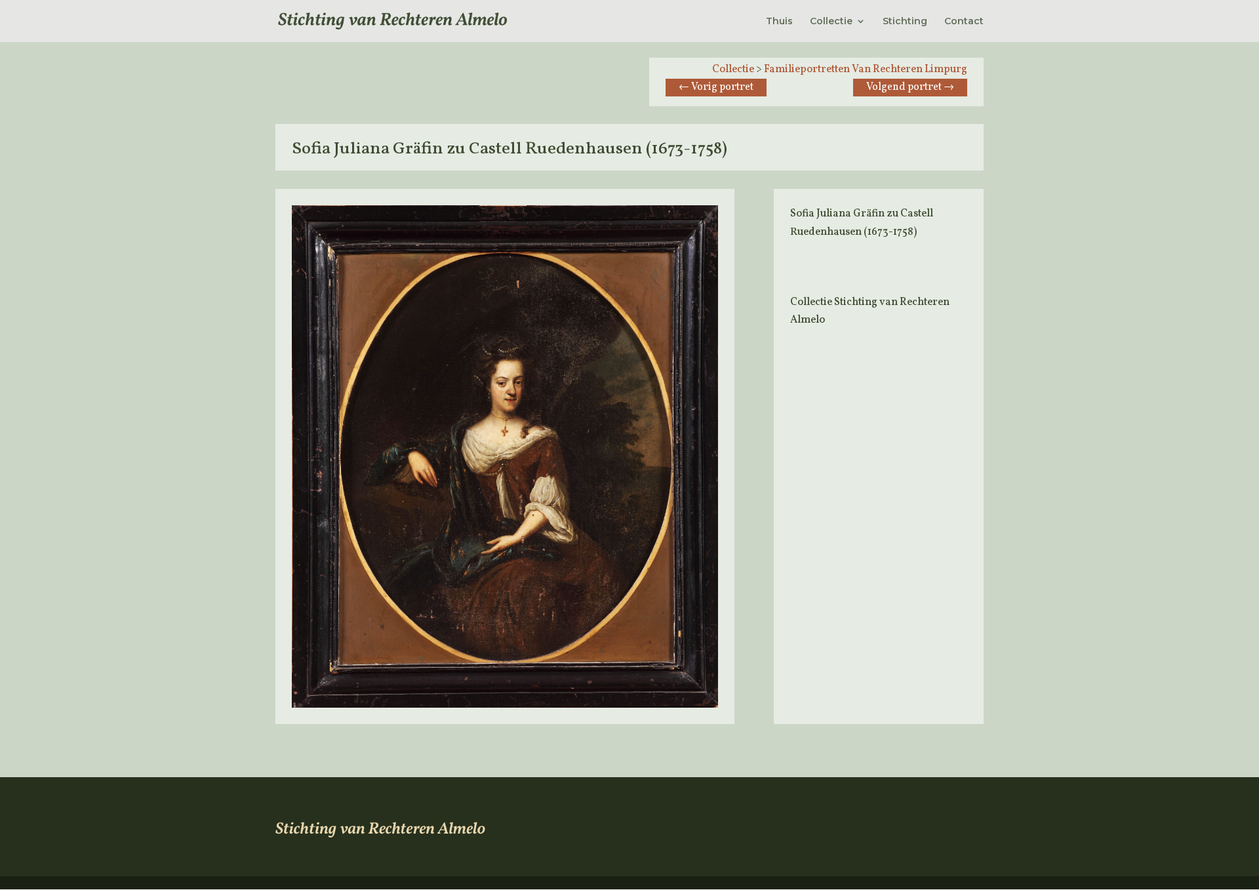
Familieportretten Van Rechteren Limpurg (865, 69)
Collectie (831, 21)
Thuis (779, 21)
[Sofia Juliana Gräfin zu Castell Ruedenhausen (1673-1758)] (505, 705)
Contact (964, 21)
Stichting (905, 21)
